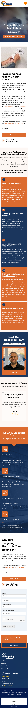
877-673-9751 (9, 124)
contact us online (19, 124)
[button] (3, 359)
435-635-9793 (5, 676)
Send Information (8, 626)
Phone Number (7, 604)
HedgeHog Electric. (8, 107)
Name (4, 593)
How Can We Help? (8, 610)
